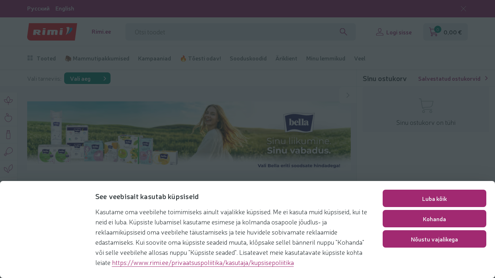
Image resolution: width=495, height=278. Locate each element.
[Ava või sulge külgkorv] (348, 95)
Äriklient (286, 58)
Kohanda (434, 219)
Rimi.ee (101, 31)
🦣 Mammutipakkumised (97, 58)
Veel (359, 58)
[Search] (343, 32)
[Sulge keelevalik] (463, 8)
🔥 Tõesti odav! (200, 58)
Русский (38, 8)
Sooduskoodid (248, 58)
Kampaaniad (154, 58)
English (64, 8)
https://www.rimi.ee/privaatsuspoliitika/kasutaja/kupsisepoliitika (203, 262)
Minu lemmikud (325, 58)
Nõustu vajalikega (434, 239)
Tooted (46, 58)
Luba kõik (434, 198)
